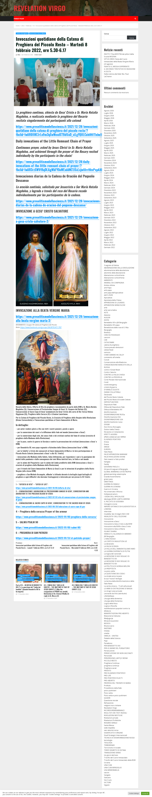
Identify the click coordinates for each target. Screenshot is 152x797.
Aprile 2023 (108, 210)
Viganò (107, 785)
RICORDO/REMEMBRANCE (114, 710)
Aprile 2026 (108, 120)
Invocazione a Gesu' (111, 521)
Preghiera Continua (111, 663)
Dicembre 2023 (110, 190)
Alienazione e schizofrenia (114, 275)
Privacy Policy (19, 19)
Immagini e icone (110, 504)
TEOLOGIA (108, 743)
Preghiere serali (110, 668)
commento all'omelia (112, 357)
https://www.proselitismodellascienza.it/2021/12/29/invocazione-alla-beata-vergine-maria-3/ (57, 318)
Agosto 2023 (109, 200)
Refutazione (108, 703)
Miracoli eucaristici (111, 621)
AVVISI (106, 320)
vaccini (106, 772)
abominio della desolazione (114, 273)
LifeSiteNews (109, 596)
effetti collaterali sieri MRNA (115, 437)
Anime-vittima (109, 285)
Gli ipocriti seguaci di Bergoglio (116, 469)
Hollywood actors (110, 494)
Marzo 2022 (108, 242)
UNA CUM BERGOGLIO (113, 767)
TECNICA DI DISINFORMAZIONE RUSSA (119, 738)
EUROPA (107, 449)
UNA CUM (108, 765)
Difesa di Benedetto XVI (113, 409)
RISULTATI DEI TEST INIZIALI (115, 713)
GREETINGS (108, 481)
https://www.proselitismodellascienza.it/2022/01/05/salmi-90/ (48, 527)
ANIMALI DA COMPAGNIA (114, 283)
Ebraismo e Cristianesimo (114, 432)
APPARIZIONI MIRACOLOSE (114, 305)
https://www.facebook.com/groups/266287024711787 (41, 327)
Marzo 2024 (108, 183)
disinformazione (110, 412)
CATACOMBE (109, 342)
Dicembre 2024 (110, 160)
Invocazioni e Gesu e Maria (37, 33)
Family (106, 464)
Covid (106, 382)
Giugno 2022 (109, 235)
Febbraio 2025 (109, 155)
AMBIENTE (108, 280)
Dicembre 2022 (110, 220)
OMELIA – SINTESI (111, 636)
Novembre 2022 (110, 222)
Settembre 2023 (110, 198)
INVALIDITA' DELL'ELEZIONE (115, 516)
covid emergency (110, 385)
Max (18, 55)
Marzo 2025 (108, 153)
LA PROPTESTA (110, 569)
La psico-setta (109, 571)
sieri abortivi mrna (111, 730)
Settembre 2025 (110, 138)
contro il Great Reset (112, 370)
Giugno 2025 (109, 145)
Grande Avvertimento (112, 477)
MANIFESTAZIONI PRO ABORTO (116, 613)
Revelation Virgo (40, 8)
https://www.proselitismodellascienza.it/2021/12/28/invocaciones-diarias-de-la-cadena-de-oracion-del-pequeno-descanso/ (58, 203)
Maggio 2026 (109, 118)
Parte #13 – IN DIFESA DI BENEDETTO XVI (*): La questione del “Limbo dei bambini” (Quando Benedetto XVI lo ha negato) (29, 573)
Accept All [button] (145, 793)
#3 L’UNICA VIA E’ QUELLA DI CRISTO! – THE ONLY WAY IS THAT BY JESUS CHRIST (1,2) (85, 573)
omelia (106, 633)
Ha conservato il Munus (113, 491)
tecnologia (108, 740)
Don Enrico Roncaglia (112, 427)
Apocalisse (108, 298)
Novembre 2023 (110, 193)
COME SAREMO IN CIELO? (114, 355)
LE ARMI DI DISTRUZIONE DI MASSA (118, 588)
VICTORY (107, 782)
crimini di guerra (110, 387)
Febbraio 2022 (109, 245)
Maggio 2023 (109, 207)
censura (107, 352)
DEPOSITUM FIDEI (111, 402)
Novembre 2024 (110, 163)
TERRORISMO (109, 745)
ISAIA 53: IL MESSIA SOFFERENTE (116, 66)
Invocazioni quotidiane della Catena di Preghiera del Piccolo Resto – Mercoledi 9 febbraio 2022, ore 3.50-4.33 (79, 547)
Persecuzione (109, 651)
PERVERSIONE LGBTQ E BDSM (116, 658)
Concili (106, 360)
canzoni (107, 337)
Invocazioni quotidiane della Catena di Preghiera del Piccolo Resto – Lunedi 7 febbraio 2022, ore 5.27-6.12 (35, 545)
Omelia (106, 631)
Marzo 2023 (108, 212)
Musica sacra (109, 626)
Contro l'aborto (110, 372)
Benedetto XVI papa (111, 325)
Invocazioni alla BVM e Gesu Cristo (117, 526)
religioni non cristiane (112, 705)
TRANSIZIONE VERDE (112, 753)
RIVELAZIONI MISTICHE (113, 715)
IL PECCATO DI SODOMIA (114, 501)
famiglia (107, 462)
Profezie (107, 685)
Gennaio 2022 (109, 247)
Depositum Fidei (110, 404)
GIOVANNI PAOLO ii (111, 467)
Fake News (108, 452)
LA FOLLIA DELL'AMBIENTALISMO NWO (119, 549)
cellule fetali (108, 350)
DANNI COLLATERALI (112, 392)
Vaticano (107, 777)
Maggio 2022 (109, 237)
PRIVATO (107, 670)
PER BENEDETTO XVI (112, 646)
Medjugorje (108, 618)
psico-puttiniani (110, 690)
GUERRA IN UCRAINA (112, 486)
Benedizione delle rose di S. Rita (116, 327)
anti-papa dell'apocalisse (113, 293)
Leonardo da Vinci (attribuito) (115, 593)
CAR (105, 340)
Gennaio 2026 (109, 128)
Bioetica (107, 332)
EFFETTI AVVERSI (110, 434)
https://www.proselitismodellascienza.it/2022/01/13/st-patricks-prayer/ (53, 538)
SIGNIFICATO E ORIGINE (113, 733)
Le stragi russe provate (113, 591)
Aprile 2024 (108, 180)
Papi (105, 641)
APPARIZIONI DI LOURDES (114, 302)
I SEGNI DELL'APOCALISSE (114, 496)
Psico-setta (108, 693)
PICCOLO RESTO (110, 661)
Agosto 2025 (109, 140)
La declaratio (109, 544)
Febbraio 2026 (109, 125)
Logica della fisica (110, 603)
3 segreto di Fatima (111, 265)
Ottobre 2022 (109, 225)
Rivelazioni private (111, 718)
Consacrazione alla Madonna (115, 362)
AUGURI (107, 317)
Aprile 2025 (108, 150)
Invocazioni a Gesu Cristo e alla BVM (118, 524)
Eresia (106, 442)
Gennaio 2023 (109, 217)
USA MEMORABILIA (111, 770)
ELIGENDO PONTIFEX (112, 439)
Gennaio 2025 (109, 158)
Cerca (106, 34)
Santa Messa (109, 725)
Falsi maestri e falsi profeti (114, 459)
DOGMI (107, 424)
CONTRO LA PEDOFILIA (113, 377)
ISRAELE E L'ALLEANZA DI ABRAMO (117, 534)
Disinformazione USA (112, 417)
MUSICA (107, 623)
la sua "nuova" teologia (113, 578)
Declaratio (108, 394)
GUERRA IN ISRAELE (111, 484)
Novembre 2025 (110, 133)
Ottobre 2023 (109, 195)
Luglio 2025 (108, 143)
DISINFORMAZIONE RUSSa (114, 414)
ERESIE (106, 447)
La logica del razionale (112, 554)
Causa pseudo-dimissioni (113, 347)
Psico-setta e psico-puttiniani (115, 695)
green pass (108, 479)
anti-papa (108, 290)
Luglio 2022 (108, 232)
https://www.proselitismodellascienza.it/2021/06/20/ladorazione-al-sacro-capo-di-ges (50, 506)
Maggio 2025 (109, 148)
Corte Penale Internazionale (115, 380)
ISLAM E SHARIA (110, 531)
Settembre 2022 (110, 227)
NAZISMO (108, 628)
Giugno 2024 (109, 175)
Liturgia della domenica (113, 598)
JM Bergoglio (109, 536)
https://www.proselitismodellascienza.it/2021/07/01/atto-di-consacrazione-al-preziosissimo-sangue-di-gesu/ (56, 498)
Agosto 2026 (109, 111)
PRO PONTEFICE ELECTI (113, 678)
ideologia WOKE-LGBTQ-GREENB (117, 499)
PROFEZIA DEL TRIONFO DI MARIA (117, 683)
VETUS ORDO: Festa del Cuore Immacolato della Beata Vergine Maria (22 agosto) (119, 61)
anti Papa (107, 288)
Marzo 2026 (108, 123)
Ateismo (107, 315)
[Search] (135, 19)
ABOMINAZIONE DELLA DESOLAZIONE (119, 268)
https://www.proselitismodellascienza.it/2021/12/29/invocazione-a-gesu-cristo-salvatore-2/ (57, 219)
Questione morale (111, 700)
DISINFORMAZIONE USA (113, 419)
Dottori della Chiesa (111, 429)
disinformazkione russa (113, 422)
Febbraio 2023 (109, 215)
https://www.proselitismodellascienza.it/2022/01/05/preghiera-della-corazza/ (56, 517)
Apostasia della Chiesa (112, 300)
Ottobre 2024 (109, 165)
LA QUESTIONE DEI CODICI (114, 573)
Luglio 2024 (108, 173)
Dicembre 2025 (110, 130)
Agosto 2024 (109, 170)
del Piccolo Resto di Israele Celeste (28, 577)
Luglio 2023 (108, 203)
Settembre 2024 (110, 168)
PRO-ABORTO (109, 680)
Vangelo (107, 775)
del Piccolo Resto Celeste (113, 397)
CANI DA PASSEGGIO (112, 335)
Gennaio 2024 (109, 188)
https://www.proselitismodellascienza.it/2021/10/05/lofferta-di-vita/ (43, 488)
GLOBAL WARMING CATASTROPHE (117, 472)
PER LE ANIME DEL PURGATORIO (117, 648)
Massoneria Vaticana (112, 616)
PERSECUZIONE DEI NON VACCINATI (118, 653)
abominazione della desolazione (116, 270)
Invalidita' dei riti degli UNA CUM (116, 514)
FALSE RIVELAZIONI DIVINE (114, 457)
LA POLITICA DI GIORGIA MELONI (117, 566)
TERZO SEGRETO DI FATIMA (115, 750)
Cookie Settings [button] (134, 793)
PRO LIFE (107, 675)
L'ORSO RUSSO (110, 539)
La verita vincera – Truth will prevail (118, 586)
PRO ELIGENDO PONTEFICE (114, 673)
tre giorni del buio (111, 755)
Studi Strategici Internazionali (115, 735)
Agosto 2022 (109, 230)
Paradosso (108, 643)
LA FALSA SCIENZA (111, 546)
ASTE (106, 312)
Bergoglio (108, 330)
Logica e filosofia (110, 606)
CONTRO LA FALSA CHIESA (114, 375)
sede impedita (109, 728)
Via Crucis (108, 780)
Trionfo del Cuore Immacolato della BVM (120, 760)
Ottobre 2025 (109, 135)
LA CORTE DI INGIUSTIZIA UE (115, 541)
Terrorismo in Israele (112, 748)
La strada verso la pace (113, 576)
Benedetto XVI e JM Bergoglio (115, 322)
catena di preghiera (22, 33)
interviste (107, 511)
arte (105, 307)
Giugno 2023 (109, 205)
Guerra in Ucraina (111, 489)
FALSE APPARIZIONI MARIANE (115, 454)
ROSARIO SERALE (110, 723)
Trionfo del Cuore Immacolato (115, 757)
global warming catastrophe (115, 474)
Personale (108, 656)
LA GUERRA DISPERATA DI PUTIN (117, 551)
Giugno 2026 (109, 115)
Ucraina (107, 762)
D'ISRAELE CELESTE (111, 390)
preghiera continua (111, 665)
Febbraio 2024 (109, 185)
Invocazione (108, 519)
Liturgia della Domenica (113, 601)
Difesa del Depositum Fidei (26, 580)
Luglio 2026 (108, 113)
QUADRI (107, 698)
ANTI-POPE (108, 295)
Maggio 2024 (109, 178)
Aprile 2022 (108, 240)
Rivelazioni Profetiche (112, 720)
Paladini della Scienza (112, 638)
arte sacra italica (110, 310)
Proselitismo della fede (113, 688)
